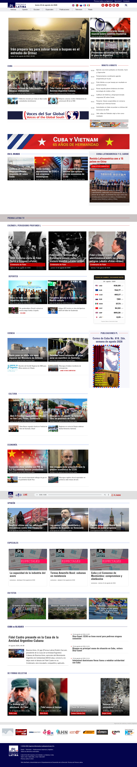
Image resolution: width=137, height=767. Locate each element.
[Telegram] (113, 5)
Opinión (25, 9)
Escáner (37, 9)
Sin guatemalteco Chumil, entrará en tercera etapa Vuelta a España (31, 309)
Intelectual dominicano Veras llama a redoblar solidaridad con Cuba (98, 661)
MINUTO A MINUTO (109, 65)
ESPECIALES (12, 542)
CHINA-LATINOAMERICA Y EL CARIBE (112, 154)
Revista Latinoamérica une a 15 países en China (106, 160)
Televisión (78, 9)
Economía (12, 444)
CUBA (9, 66)
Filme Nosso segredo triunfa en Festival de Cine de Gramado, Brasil (33, 427)
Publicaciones (64, 9)
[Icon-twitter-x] (106, 5)
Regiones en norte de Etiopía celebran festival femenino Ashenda (71, 427)
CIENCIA (11, 333)
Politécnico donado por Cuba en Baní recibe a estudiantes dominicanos (33, 100)
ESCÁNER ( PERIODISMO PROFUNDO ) (24, 225)
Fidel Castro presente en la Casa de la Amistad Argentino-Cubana (34, 639)
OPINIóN (11, 503)
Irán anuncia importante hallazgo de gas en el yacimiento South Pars (33, 478)
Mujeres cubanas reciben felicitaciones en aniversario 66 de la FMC (72, 100)
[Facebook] (102, 5)
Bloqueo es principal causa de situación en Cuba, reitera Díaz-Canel (97, 649)
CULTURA (13, 393)
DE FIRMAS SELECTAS (17, 673)
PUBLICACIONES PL (109, 333)
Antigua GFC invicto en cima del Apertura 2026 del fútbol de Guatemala (71, 309)
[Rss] (117, 5)
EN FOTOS (11, 593)
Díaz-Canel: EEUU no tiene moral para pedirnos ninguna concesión (97, 637)
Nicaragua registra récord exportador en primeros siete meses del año (72, 478)
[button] (126, 5)
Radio (90, 9)
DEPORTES (13, 276)
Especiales (49, 9)
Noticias (13, 9)
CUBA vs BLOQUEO (15, 626)
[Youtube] (110, 5)
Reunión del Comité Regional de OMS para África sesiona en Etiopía (32, 367)
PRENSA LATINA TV (15, 218)
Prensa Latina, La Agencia (103, 1)
